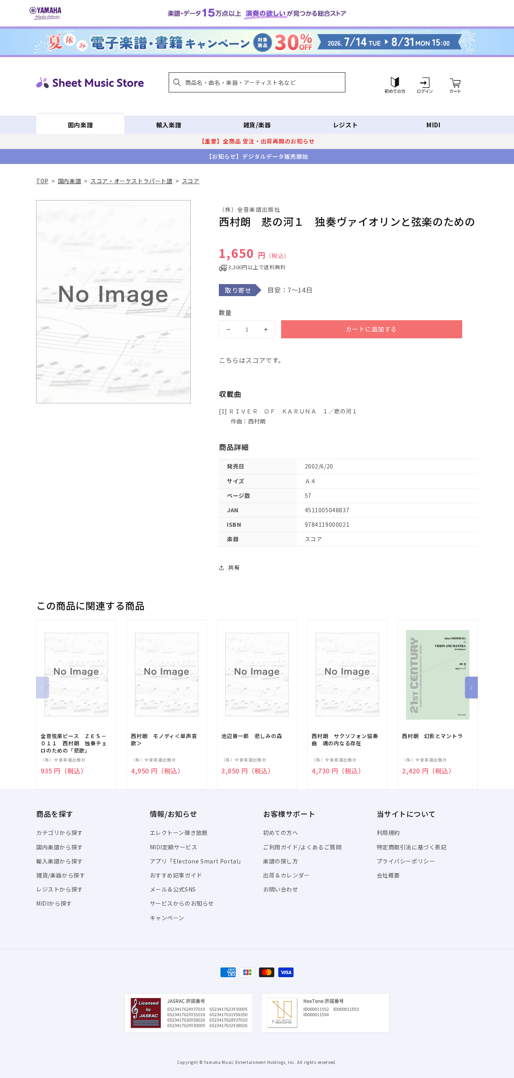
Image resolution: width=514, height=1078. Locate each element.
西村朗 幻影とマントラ (432, 736)
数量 (225, 312)
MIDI (433, 125)
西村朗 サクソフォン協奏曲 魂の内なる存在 (345, 739)
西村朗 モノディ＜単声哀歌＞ (164, 739)
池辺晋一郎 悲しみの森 (251, 736)
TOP (42, 181)
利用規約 (388, 832)
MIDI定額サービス (174, 847)
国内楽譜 (80, 125)
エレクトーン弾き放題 (179, 832)
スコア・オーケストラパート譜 (131, 181)
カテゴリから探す (59, 832)
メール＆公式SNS (173, 889)
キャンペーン (167, 918)
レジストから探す (59, 889)
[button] (257, 82)
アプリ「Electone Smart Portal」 (197, 861)
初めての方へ (280, 832)
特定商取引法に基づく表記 (412, 847)
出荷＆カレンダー (286, 875)
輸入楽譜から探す (59, 861)
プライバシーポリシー (406, 861)
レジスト (345, 125)
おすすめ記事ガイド (176, 875)
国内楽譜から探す (59, 847)
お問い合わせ (280, 889)
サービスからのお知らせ (182, 903)
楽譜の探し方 (280, 861)
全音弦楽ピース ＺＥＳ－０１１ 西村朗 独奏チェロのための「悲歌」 (74, 743)
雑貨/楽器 (257, 125)
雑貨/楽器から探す (60, 875)
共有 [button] (234, 567)
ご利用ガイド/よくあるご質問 (302, 847)
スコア (191, 181)
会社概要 (388, 875)
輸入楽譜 (168, 125)
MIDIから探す (54, 903)
